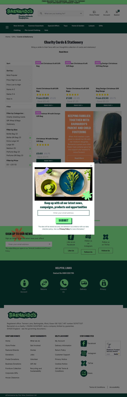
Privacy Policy (65, 229)
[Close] (91, 165)
